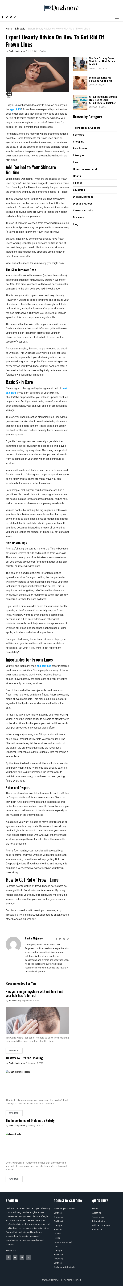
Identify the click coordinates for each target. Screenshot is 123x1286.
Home (9, 28)
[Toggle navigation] (116, 17)
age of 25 (15, 109)
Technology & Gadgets (64, 1208)
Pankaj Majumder (17, 51)
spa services (44, 665)
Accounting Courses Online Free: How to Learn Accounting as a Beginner (103, 100)
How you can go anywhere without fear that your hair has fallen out (34, 993)
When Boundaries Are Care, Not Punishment (100, 79)
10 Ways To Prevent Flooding (24, 1058)
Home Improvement (63, 1242)
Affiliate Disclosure (101, 1225)
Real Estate (59, 1221)
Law (56, 1246)
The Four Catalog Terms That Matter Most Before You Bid (102, 61)
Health (57, 1237)
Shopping (58, 1217)
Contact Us (97, 1229)
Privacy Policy (98, 1221)
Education (58, 1229)
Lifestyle (20, 28)
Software (58, 1212)
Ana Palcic (14, 1000)
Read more (14, 1050)
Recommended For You (21, 983)
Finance (57, 1233)
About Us (96, 1212)
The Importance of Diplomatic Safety (30, 1120)
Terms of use (98, 1217)
